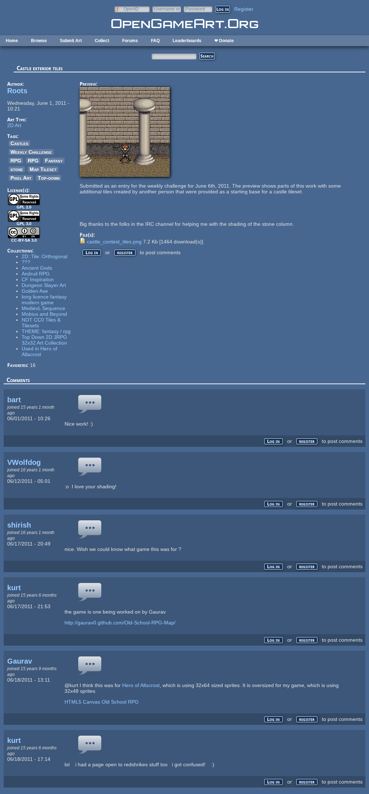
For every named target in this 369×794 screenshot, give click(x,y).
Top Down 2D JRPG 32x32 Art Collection (44, 340)
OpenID (131, 8)
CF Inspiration (38, 279)
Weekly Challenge (31, 152)
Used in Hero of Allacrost (39, 351)
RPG (15, 160)
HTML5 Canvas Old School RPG (102, 702)
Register (243, 9)
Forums (130, 40)
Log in (91, 252)
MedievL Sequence (43, 308)
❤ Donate (224, 40)
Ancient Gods (37, 268)
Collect (102, 40)
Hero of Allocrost (141, 685)
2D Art (14, 125)
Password (195, 8)
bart (14, 400)
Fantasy (54, 160)
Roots (17, 91)
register (125, 252)
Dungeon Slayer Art (44, 285)
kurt (14, 588)
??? (26, 262)
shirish (19, 525)
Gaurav (19, 661)
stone (16, 169)
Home (12, 40)
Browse (39, 40)
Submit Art (71, 40)
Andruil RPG (36, 274)
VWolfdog (24, 462)
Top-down (48, 178)
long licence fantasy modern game (44, 299)
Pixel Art (20, 178)
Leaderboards (187, 40)
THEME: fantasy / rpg (46, 331)
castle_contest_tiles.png (114, 242)
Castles (19, 143)
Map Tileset (43, 169)
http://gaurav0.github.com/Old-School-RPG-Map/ (120, 622)
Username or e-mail (167, 8)
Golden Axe (35, 291)
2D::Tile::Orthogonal (44, 256)
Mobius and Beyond (44, 314)
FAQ (155, 40)
